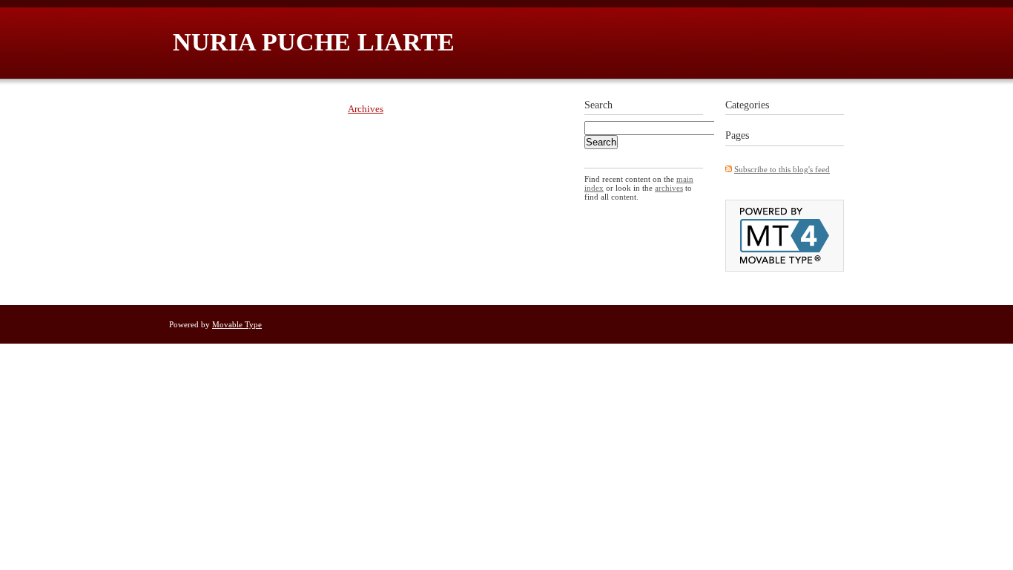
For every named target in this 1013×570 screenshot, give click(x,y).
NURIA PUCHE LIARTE (314, 42)
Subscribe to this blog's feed (782, 169)
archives (669, 187)
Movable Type (237, 324)
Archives (365, 108)
